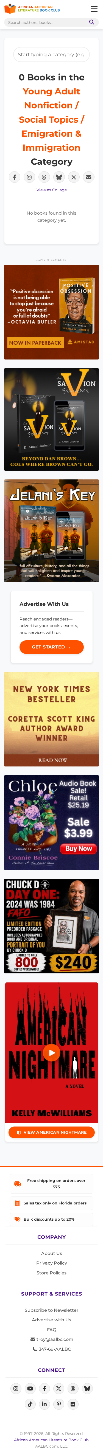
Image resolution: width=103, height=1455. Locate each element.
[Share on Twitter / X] (74, 177)
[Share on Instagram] (29, 177)
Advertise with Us (51, 1319)
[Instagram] (15, 1388)
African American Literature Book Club (51, 1439)
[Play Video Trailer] (51, 1052)
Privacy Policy (51, 1263)
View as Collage (52, 189)
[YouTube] (30, 1388)
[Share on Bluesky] (59, 177)
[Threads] (73, 1388)
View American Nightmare (55, 1132)
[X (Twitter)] (58, 1388)
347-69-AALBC (54, 1349)
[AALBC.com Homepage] (32, 9)
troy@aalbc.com (54, 1339)
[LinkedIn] (44, 1404)
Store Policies (51, 1273)
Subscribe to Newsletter (52, 1310)
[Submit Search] (91, 22)
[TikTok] (30, 1404)
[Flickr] (73, 1404)
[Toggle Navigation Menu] (94, 9)
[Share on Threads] (44, 177)
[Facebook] (44, 1388)
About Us (51, 1253)
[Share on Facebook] (14, 177)
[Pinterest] (58, 1404)
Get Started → (51, 647)
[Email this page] (88, 177)
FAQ (51, 1329)
